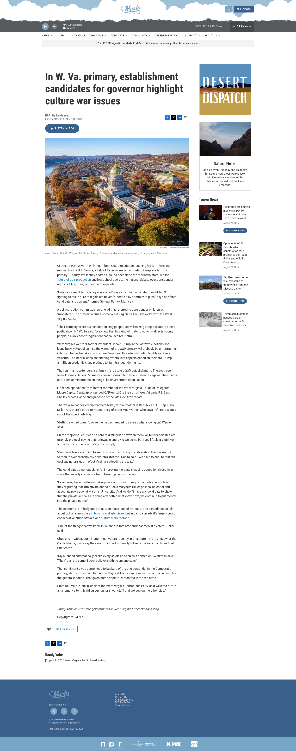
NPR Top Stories (65, 629)
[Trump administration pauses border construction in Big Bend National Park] (210, 319)
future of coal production (74, 279)
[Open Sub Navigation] (51, 35)
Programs (96, 35)
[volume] (55, 26)
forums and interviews (109, 513)
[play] (45, 27)
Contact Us (121, 697)
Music (61, 35)
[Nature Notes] (225, 139)
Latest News (208, 200)
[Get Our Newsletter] (225, 89)
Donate (245, 9)
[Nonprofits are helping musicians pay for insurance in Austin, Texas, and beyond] (210, 212)
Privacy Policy (122, 705)
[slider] (60, 28)
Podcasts (117, 35)
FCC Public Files (123, 702)
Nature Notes (225, 163)
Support (191, 35)
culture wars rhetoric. (115, 518)
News (45, 35)
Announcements (124, 699)
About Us (210, 35)
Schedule (78, 35)
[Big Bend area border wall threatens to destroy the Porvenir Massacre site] (210, 283)
